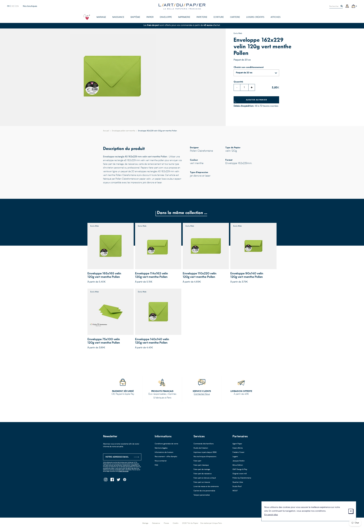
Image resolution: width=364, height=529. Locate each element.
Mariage (145, 523)
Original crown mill (239, 474)
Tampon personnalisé (202, 495)
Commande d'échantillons (204, 444)
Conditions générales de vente (166, 444)
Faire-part (197, 461)
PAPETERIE (202, 17)
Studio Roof (237, 486)
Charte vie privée (123, 471)
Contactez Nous (202, 394)
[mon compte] (347, 6)
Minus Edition (237, 465)
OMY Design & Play (239, 469)
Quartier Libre (237, 482)
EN (17, 6)
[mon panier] (353, 6)
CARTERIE (235, 17)
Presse (166, 523)
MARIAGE (101, 17)
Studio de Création (201, 448)
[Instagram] (105, 480)
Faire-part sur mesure (202, 482)
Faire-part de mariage (202, 469)
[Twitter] (118, 480)
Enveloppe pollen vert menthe (123, 131)
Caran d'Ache (237, 448)
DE (13, 6)
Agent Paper (237, 444)
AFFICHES (276, 17)
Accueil (106, 131)
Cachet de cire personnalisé (204, 491)
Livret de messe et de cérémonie (206, 486)
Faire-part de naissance (203, 474)
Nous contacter (161, 461)
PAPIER (150, 17)
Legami (235, 457)
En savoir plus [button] (271, 515)
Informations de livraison (164, 452)
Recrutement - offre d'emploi (166, 457)
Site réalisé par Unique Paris (211, 523)
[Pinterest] (124, 480)
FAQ (156, 465)
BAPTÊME (135, 17)
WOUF (235, 491)
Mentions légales (161, 448)
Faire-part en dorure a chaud (205, 478)
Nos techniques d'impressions (205, 457)
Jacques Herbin (238, 461)
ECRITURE (219, 17)
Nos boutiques (30, 6)
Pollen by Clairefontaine (241, 478)
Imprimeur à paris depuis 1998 (205, 452)
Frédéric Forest (238, 452)
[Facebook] (111, 480)
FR (8, 6)
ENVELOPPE (166, 17)
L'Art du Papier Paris (182, 6)
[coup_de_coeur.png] (86, 17)
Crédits (175, 523)
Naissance (156, 523)
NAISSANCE (118, 17)
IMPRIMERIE (184, 17)
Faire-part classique (201, 465)
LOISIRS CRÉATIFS (255, 17)
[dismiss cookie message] (350, 511)
